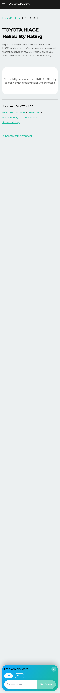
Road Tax (34, 112)
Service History (11, 122)
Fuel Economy (10, 117)
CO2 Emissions (30, 117)
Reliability (15, 18)
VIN (8, 675)
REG (19, 675)
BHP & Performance (13, 112)
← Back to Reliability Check (17, 136)
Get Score (46, 684)
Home (5, 18)
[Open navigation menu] (4, 4)
